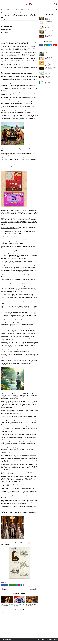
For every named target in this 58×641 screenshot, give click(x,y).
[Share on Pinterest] (19, 585)
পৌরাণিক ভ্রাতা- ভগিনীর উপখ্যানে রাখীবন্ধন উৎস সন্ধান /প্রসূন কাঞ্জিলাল (7, 605)
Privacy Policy (55, 639)
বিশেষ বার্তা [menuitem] (12, 9)
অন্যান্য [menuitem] (27, 9)
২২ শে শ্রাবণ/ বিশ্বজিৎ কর (48, 21)
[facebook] (49, 4)
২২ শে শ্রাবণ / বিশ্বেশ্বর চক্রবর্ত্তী (49, 26)
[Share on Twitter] (17, 585)
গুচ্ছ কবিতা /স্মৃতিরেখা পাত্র (48, 35)
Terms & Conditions (49, 639)
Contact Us (42, 639)
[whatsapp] (46, 45)
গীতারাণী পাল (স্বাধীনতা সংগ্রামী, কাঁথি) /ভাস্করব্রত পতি (19, 605)
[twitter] (52, 4)
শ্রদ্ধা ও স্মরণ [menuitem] (23, 9)
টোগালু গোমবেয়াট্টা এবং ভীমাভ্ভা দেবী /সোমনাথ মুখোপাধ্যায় (51, 18)
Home (2, 12)
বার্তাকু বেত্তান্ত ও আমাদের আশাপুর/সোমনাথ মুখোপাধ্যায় (50, 31)
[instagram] (54, 4)
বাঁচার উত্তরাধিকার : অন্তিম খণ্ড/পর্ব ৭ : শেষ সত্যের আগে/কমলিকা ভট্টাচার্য (50, 68)
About (38, 639)
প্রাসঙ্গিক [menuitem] (8, 9)
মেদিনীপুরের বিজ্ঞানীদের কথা (48, 76)
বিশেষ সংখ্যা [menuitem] (17, 9)
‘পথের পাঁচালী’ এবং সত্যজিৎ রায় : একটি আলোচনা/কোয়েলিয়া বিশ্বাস (50, 82)
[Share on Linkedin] (21, 585)
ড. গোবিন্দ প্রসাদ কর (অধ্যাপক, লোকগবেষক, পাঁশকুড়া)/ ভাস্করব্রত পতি (50, 53)
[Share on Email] (23, 585)
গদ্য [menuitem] (1, 9)
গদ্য (4, 12)
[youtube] (56, 4)
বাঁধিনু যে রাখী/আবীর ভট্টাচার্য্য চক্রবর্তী (31, 604)
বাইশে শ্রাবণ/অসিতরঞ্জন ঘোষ (48, 57)
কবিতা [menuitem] (4, 9)
